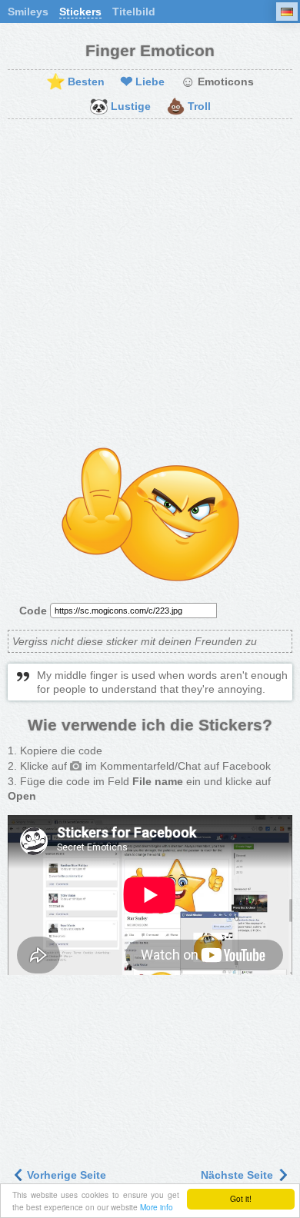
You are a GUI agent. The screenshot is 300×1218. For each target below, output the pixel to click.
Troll (188, 107)
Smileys (28, 11)
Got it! (241, 1198)
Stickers (80, 11)
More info (156, 1207)
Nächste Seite (238, 1175)
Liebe (142, 82)
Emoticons (217, 82)
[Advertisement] (150, 284)
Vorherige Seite (65, 1175)
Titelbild (133, 11)
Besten (75, 82)
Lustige (120, 107)
